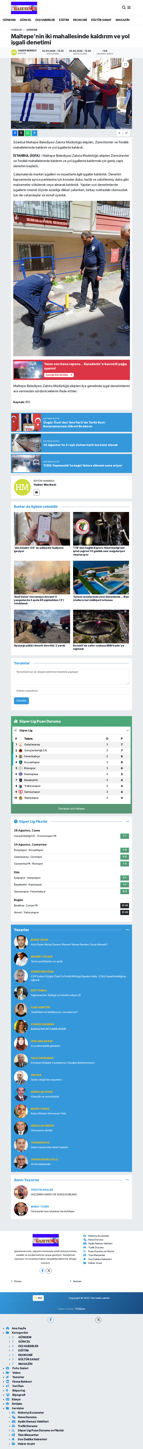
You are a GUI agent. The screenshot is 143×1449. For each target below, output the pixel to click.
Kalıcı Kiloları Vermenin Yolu (48, 1113)
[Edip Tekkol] (21, 992)
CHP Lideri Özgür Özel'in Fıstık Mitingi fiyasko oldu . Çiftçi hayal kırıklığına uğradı (78, 978)
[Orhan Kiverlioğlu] (21, 1161)
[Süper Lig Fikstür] (127, 821)
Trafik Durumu (96, 1247)
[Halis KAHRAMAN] (21, 1060)
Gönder (21, 700)
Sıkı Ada (36, 1075)
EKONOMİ (80, 20)
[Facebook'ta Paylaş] (14, 133)
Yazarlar (18, 1377)
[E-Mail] (36, 492)
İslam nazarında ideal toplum (49, 1147)
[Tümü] (127, 929)
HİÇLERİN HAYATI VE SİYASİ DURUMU (54, 1194)
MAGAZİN (123, 20)
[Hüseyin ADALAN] (21, 1192)
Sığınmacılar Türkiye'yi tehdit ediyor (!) (56, 995)
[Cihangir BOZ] (21, 1144)
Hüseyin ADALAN (42, 1190)
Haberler (16, 30)
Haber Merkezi (45, 484)
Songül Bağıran (42, 1024)
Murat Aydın (39, 940)
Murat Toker (40, 1206)
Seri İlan (18, 1386)
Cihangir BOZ (40, 1142)
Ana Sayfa (19, 1328)
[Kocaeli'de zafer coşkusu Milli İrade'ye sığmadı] (101, 626)
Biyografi (18, 1394)
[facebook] (51, 1320)
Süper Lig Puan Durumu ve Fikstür (41, 1430)
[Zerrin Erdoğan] (21, 975)
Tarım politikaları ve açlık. (47, 961)
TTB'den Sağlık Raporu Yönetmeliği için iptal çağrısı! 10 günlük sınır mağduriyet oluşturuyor (99, 551)
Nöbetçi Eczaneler (98, 1236)
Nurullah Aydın (41, 1092)
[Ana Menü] (129, 7)
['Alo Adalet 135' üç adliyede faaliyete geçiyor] (42, 528)
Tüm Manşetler (96, 1255)
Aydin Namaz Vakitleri (100, 1243)
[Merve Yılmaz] (21, 1111)
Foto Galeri (20, 1368)
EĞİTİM (64, 20)
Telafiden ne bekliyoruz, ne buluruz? (54, 1012)
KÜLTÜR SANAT (101, 20)
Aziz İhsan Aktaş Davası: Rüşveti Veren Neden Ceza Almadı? (69, 944)
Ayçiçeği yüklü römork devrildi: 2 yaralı (39, 645)
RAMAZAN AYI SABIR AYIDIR (48, 1029)
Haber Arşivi (95, 1263)
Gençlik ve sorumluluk (45, 1096)
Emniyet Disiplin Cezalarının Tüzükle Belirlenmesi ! (63, 1062)
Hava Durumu (95, 1239)
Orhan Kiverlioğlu (44, 1159)
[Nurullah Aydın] (21, 1094)
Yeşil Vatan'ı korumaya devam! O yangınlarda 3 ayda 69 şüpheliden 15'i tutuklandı (39, 600)
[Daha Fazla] (34, 133)
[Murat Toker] (21, 1209)
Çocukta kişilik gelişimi (45, 1046)
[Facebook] (42, 1271)
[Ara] (124, 7)
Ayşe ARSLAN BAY (42, 1041)
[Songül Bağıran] (21, 1026)
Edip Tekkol (39, 990)
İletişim (77, 1281)
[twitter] (98, 1320)
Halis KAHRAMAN (42, 1058)
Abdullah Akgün (42, 1125)
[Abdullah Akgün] (21, 1128)
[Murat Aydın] (21, 942)
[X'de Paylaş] (21, 133)
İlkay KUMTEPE (40, 1007)
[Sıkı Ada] (21, 1077)
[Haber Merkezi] (22, 487)
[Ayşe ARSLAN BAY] (21, 1043)
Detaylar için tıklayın (72, 808)
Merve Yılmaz (40, 1109)
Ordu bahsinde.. (41, 1164)
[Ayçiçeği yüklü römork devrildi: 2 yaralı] (42, 626)
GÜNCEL (25, 20)
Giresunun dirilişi (41, 1130)
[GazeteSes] (24, 8)
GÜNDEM (9, 20)
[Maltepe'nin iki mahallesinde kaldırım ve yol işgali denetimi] (71, 93)
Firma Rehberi (22, 1381)
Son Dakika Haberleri (100, 1259)
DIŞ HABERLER (45, 20)
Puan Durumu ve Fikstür (101, 1251)
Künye (17, 1281)
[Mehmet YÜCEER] (21, 959)
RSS (39, 1298)
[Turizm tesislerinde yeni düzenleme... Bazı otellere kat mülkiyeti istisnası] (101, 577)
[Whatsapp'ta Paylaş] (28, 133)
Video (16, 1372)
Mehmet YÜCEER (41, 956)
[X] (49, 1271)
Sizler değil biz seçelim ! (46, 1079)
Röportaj (18, 1390)
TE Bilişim (80, 1309)
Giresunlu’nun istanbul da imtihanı (52, 1211)
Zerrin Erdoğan (42, 971)
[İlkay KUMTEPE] (21, 1009)
